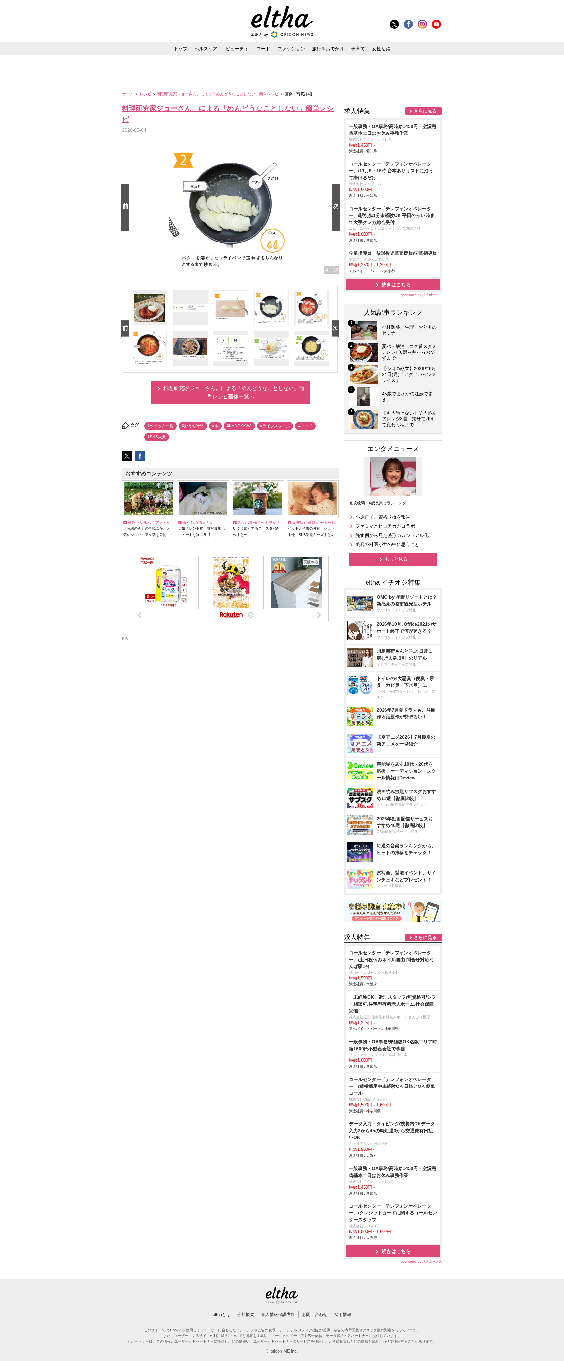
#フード (305, 426)
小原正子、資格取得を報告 (382, 517)
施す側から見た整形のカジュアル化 (392, 535)
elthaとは (221, 1314)
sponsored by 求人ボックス (421, 295)
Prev (126, 208)
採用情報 (342, 1314)
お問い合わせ (314, 1314)
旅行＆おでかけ (328, 48)
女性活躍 (381, 48)
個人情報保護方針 (278, 1314)
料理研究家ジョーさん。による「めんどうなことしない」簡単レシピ (218, 94)
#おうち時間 (193, 426)
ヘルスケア (206, 48)
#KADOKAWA (239, 426)
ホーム (128, 94)
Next (337, 208)
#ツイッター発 (160, 426)
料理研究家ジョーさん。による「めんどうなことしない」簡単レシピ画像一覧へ (233, 392)
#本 (215, 426)
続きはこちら (396, 284)
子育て (358, 48)
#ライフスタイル (275, 426)
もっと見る (396, 559)
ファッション (291, 48)
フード (263, 48)
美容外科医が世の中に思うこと (387, 544)
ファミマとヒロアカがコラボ (385, 526)
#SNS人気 (157, 437)
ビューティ (237, 48)
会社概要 (245, 1314)
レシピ (146, 94)
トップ (180, 48)
